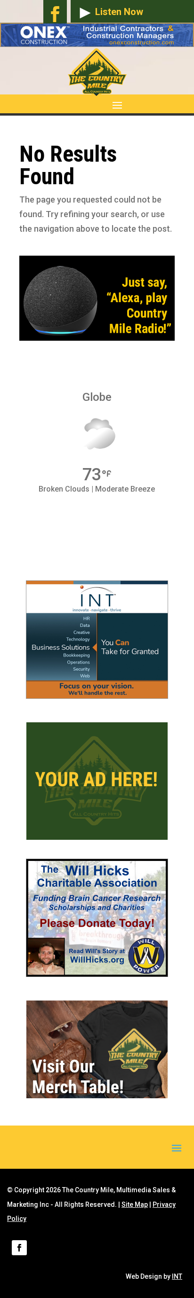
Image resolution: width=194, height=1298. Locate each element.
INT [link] (177, 1276)
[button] (67, 104)
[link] (97, 695)
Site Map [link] (134, 1204)
